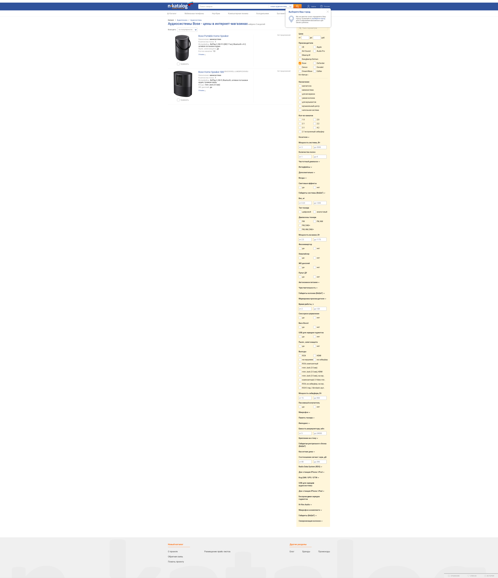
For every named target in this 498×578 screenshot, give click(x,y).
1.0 (303, 120)
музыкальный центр (311, 106)
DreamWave (307, 71)
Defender (321, 63)
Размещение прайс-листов (217, 551)
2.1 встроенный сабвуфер (313, 132)
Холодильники (262, 13)
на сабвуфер (322, 360)
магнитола (306, 86)
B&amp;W (306, 55)
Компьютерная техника (238, 13)
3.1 (303, 128)
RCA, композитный (310, 364)
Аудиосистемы (196, 20)
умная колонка (308, 98)
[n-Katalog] (180, 5)
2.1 (303, 124)
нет (318, 187)
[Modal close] (326, 11)
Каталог (173, 13)
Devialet (320, 67)
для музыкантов (309, 102)
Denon (304, 67)
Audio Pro (321, 51)
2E (303, 47)
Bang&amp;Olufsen (310, 59)
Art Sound (306, 51)
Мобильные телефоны (194, 13)
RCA (304, 356)
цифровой (306, 212)
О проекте (173, 551)
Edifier (319, 71)
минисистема (308, 90)
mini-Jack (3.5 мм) (309, 368)
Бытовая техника (284, 13)
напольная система (310, 110)
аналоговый (322, 212)
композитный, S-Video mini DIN (315, 380)
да (303, 187)
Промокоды (324, 551)
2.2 (318, 124)
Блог (292, 551)
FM (303, 221)
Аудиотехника (182, 20)
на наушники (307, 360)
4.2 (318, 128)
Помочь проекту (176, 561)
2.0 (318, 120)
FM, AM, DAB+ (308, 229)
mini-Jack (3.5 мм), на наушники (315, 376)
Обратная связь (175, 556)
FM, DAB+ (306, 225)
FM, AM (320, 221)
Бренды (306, 551)
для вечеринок (308, 94)
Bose (304, 63)
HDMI (319, 356)
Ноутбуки (216, 13)
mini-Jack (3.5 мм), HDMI (312, 372)
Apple (319, 47)
